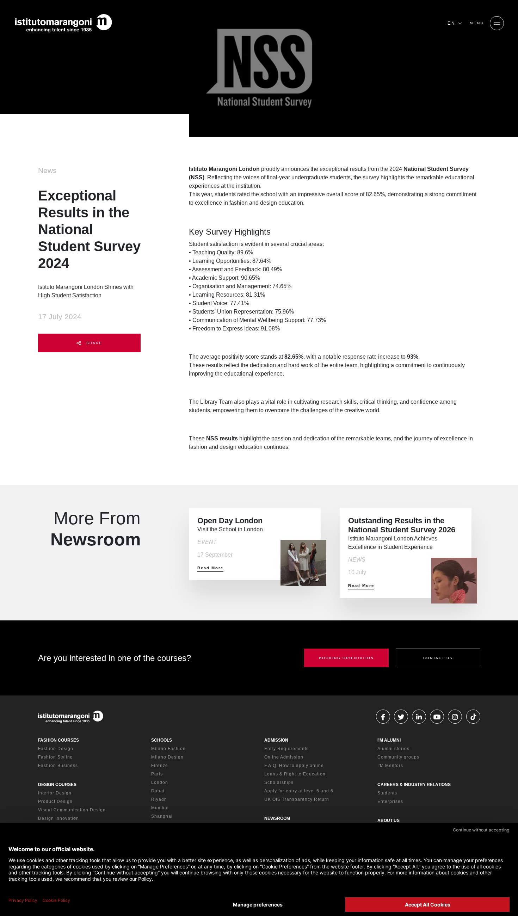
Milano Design (167, 757)
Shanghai (162, 816)
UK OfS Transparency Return (296, 799)
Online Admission (283, 757)
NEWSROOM (277, 818)
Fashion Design (55, 748)
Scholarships (279, 782)
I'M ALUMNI (389, 740)
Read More (210, 568)
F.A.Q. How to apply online (294, 765)
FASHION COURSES (58, 740)
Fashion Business (58, 765)
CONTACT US (438, 658)
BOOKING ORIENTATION (346, 658)
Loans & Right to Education (295, 774)
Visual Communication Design (72, 809)
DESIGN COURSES (57, 784)
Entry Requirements (286, 748)
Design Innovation (58, 818)
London (159, 782)
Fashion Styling (55, 757)
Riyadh (159, 799)
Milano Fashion (168, 748)
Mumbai (160, 807)
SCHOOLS (161, 740)
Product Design (55, 801)
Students (387, 793)
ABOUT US (388, 820)
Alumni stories (393, 748)
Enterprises (390, 801)
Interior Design (55, 793)
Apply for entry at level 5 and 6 (298, 790)
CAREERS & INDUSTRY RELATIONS (414, 784)
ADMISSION (276, 740)
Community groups (398, 757)
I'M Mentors (390, 765)
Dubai (158, 790)
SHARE (93, 343)
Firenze (159, 765)
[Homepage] (63, 23)
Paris (157, 774)
